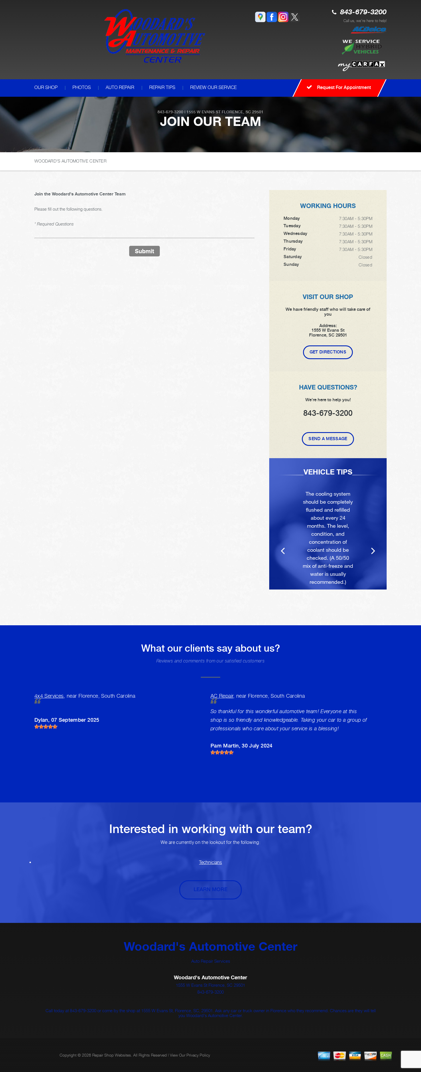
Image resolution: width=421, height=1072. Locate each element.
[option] (328, 524)
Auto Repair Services (210, 961)
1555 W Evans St (203, 112)
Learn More (210, 889)
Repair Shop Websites (111, 1055)
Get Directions (328, 352)
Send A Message (327, 438)
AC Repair (221, 696)
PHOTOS (81, 87)
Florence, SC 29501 (242, 112)
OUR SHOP (46, 87)
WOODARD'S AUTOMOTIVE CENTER (70, 160)
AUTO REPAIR (120, 87)
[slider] (45, 726)
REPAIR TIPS (162, 87)
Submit (144, 251)
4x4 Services (49, 696)
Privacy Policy (198, 1055)
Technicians (210, 862)
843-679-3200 (363, 12)
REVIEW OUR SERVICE (213, 87)
